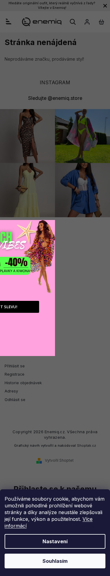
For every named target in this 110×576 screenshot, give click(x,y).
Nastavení (55, 541)
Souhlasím (55, 561)
